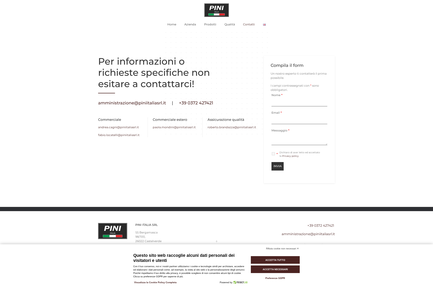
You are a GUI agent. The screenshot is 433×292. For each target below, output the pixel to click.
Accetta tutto (275, 260)
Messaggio (280, 130)
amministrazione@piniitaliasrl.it (132, 102)
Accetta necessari (275, 269)
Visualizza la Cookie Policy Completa (155, 282)
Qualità (229, 24)
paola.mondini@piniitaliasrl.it (174, 127)
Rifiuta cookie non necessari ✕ (282, 248)
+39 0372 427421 (196, 102)
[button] (216, 241)
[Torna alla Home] (216, 10)
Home (171, 24)
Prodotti (210, 24)
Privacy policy (290, 156)
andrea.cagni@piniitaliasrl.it (118, 127)
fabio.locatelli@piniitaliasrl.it (119, 135)
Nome (276, 95)
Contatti (249, 24)
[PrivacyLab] (239, 282)
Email (276, 112)
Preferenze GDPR (275, 278)
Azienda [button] (190, 24)
